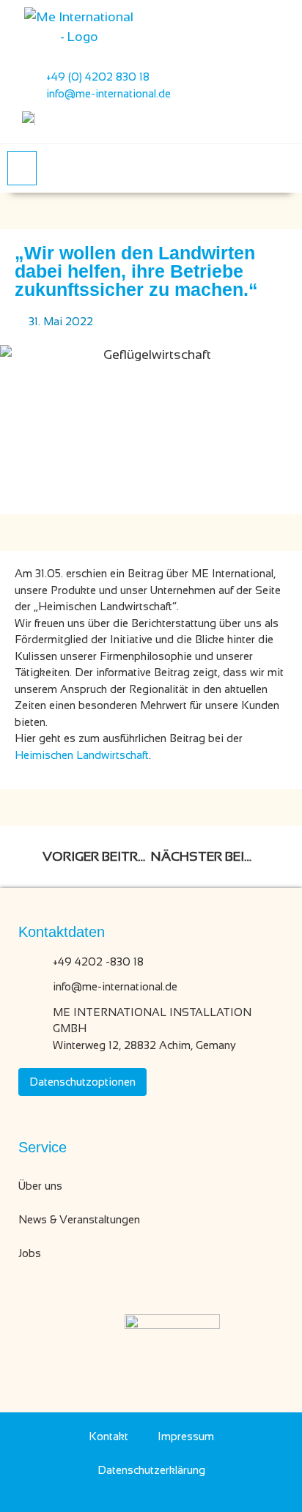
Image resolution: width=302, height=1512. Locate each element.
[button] (22, 168)
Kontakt (108, 1436)
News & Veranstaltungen (79, 1219)
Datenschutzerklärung (151, 1470)
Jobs (29, 1253)
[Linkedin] (116, 1496)
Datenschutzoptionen (82, 1081)
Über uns (40, 1185)
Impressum (186, 1436)
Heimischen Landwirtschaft (82, 755)
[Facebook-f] (151, 1496)
